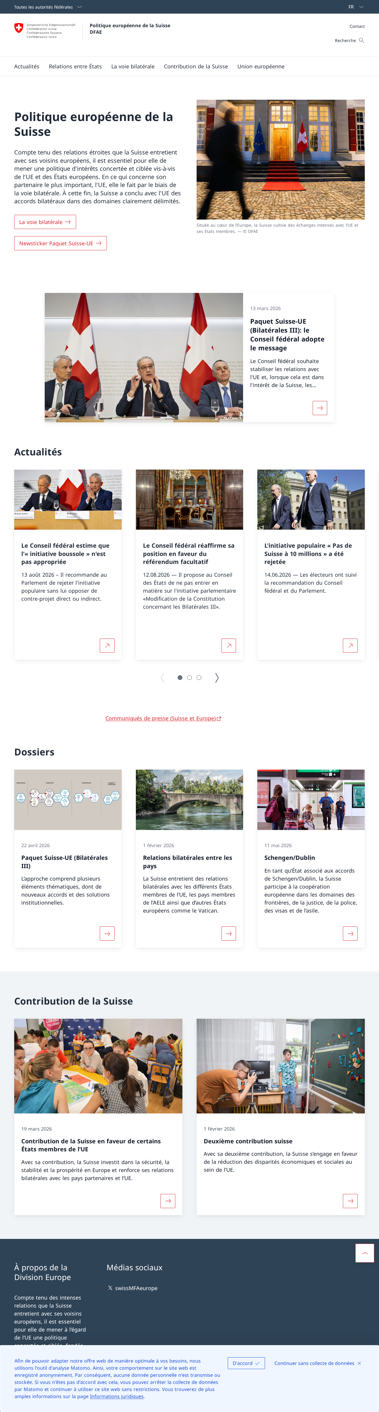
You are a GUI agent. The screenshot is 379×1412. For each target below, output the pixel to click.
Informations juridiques (117, 1396)
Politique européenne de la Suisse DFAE (131, 28)
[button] (26, 66)
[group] (68, 565)
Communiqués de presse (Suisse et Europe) (160, 718)
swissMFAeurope (136, 1288)
